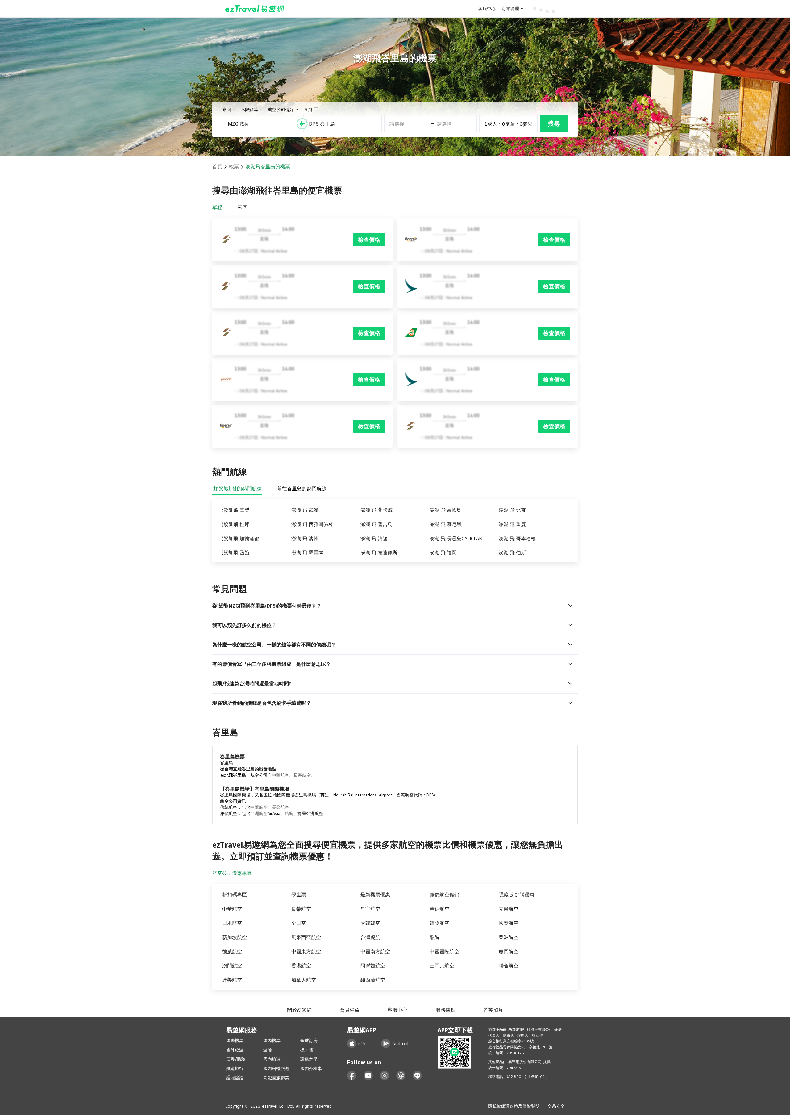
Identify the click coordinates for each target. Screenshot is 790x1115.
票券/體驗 (236, 1059)
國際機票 (234, 1040)
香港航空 (301, 966)
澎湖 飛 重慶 (512, 524)
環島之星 (309, 1059)
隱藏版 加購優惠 (516, 895)
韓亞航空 (439, 923)
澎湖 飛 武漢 (304, 510)
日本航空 (232, 923)
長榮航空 (302, 775)
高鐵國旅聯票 (276, 1077)
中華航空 (280, 775)
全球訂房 (309, 1040)
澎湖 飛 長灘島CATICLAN (456, 538)
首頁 (217, 166)
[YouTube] (368, 1075)
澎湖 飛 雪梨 (235, 510)
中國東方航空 (306, 951)
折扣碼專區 (234, 895)
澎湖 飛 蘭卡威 (376, 510)
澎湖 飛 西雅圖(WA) (311, 524)
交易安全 (556, 1106)
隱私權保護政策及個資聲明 (514, 1106)
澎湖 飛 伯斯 (512, 552)
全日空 (298, 923)
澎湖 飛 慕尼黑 (446, 524)
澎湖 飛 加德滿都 (240, 538)
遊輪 (267, 1050)
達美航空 (232, 980)
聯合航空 (508, 966)
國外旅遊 (234, 1050)
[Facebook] (352, 1075)
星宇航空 (370, 909)
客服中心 (487, 8)
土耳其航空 (442, 966)
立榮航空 (508, 909)
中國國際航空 (444, 951)
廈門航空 (508, 951)
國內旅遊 (272, 1059)
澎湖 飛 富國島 (446, 510)
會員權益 (350, 1010)
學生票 (298, 895)
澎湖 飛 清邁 (374, 538)
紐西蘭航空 (372, 980)
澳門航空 (232, 966)
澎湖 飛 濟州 (304, 538)
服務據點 (445, 1010)
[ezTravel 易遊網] (254, 8)
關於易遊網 (299, 1010)
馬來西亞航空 (306, 937)
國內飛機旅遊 (276, 1068)
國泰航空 (508, 923)
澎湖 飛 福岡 (443, 552)
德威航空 (232, 951)
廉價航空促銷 (444, 895)
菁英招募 (493, 1010)
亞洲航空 (259, 813)
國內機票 (272, 1040)
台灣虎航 (370, 937)
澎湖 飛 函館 (235, 552)
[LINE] (417, 1075)
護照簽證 (234, 1077)
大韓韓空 (370, 923)
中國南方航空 (375, 951)
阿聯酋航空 (372, 966)
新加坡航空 (234, 937)
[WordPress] (401, 1075)
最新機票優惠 (375, 895)
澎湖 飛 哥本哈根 (517, 538)
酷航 (289, 813)
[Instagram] (384, 1075)
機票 (234, 166)
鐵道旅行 (234, 1068)
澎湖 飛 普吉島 (376, 524)
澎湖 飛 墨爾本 (307, 552)
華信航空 (439, 909)
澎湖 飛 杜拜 (235, 524)
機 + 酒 (307, 1050)
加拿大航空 (303, 980)
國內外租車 (311, 1068)
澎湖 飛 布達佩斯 (378, 552)
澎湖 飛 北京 (512, 510)
